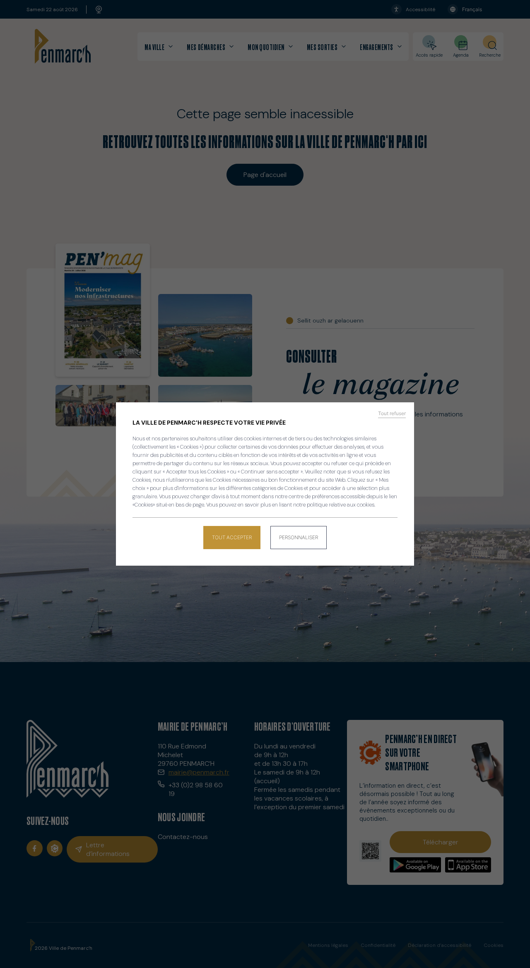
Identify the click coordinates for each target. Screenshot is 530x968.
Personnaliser (298, 537)
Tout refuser (392, 413)
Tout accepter (232, 537)
